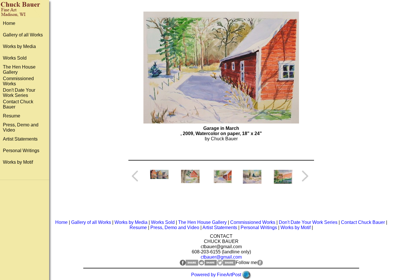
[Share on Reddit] (207, 263)
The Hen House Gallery (202, 222)
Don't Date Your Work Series (19, 93)
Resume (11, 115)
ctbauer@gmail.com (221, 257)
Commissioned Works (252, 222)
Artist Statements (20, 139)
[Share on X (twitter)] (226, 263)
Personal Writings (21, 150)
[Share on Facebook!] (189, 264)
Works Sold (15, 58)
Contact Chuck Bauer (363, 222)
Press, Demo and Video (174, 227)
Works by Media (19, 46)
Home (9, 23)
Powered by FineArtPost (216, 274)
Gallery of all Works (23, 34)
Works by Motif (18, 162)
